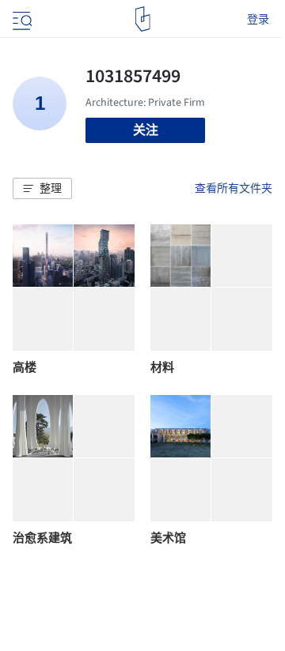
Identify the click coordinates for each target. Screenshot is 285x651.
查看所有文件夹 (233, 188)
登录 (258, 18)
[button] (42, 189)
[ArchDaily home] (142, 19)
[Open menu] (21, 19)
